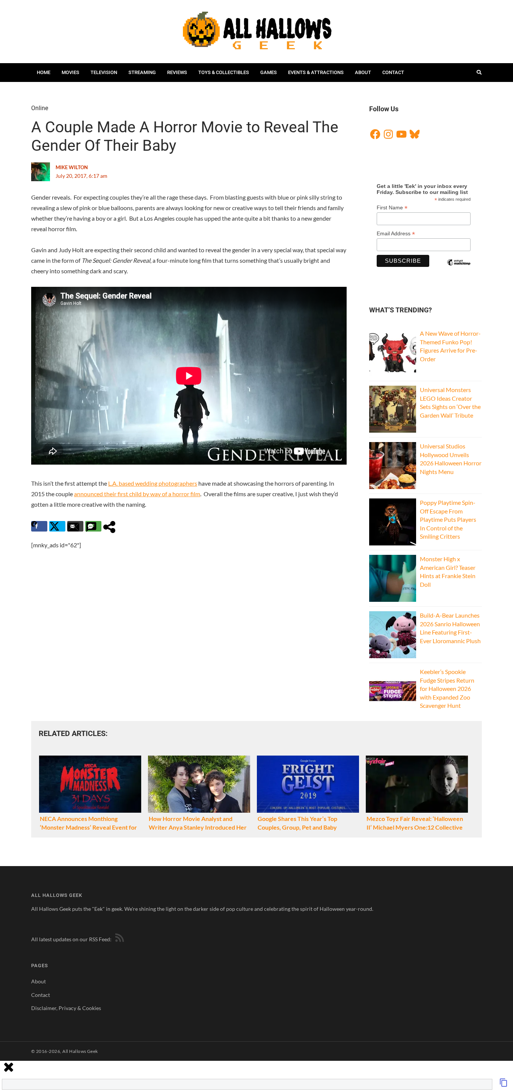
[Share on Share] (111, 526)
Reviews (177, 72)
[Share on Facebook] (39, 526)
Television (104, 72)
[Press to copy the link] (503, 1084)
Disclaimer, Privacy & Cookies (66, 1008)
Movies (70, 72)
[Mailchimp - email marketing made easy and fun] (458, 269)
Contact (393, 72)
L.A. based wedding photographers (152, 483)
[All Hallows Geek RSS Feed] (118, 939)
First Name (392, 207)
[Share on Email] (75, 526)
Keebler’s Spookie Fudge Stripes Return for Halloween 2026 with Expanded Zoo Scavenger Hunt (447, 688)
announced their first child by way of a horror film (137, 493)
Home (43, 72)
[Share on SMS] (93, 526)
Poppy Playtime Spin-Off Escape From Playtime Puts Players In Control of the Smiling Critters (448, 519)
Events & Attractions (316, 72)
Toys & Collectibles (223, 72)
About (363, 72)
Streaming (142, 72)
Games (268, 72)
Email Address (396, 233)
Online (39, 108)
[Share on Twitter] (57, 526)
